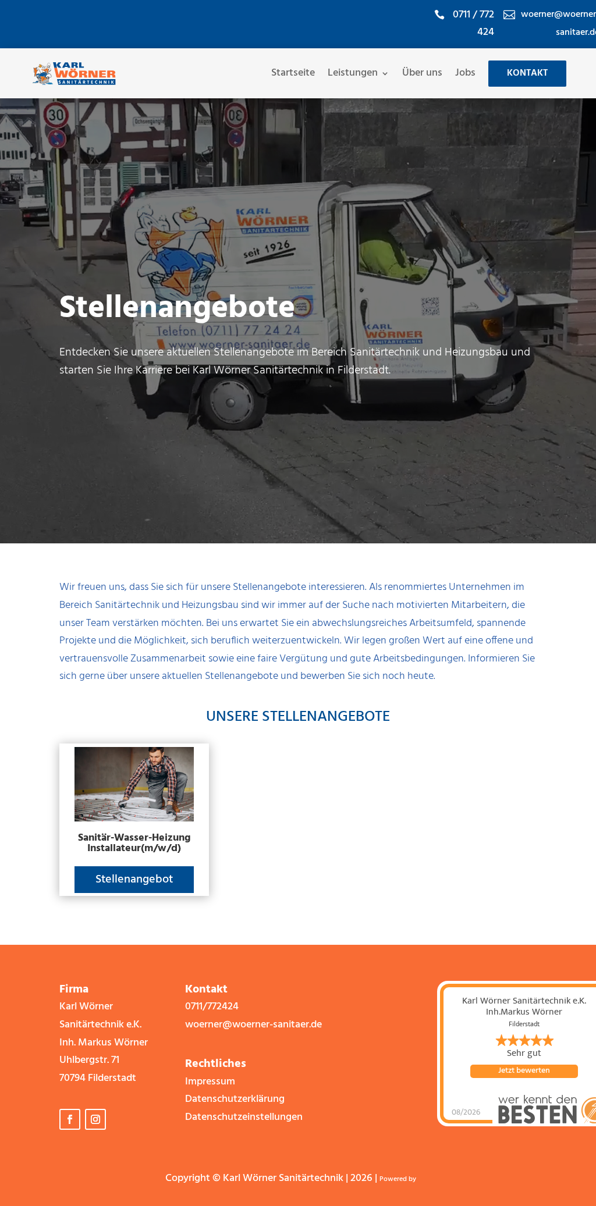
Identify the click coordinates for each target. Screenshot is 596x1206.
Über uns (422, 73)
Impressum (210, 1081)
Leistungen (353, 73)
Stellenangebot (134, 879)
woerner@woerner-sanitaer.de (253, 1024)
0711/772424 (212, 1006)
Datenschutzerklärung (235, 1099)
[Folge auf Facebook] (69, 1119)
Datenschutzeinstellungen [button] (244, 1117)
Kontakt (527, 73)
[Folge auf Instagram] (95, 1119)
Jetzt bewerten (524, 1071)
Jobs (465, 73)
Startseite (293, 73)
